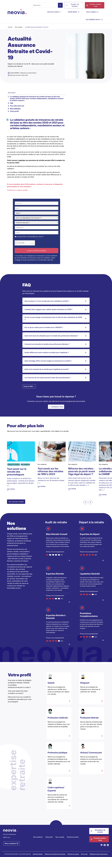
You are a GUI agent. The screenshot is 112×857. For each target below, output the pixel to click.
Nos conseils (18, 27)
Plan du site (84, 854)
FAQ (11, 103)
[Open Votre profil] (78, 12)
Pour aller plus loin (17, 106)
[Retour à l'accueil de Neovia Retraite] (17, 11)
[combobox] (45, 5)
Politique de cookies (73, 854)
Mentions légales (38, 854)
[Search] (60, 5)
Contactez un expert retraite (17, 190)
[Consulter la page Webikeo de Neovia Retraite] (101, 845)
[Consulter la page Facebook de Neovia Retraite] (105, 845)
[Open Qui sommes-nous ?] (102, 19)
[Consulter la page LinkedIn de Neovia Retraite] (108, 845)
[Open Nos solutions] (60, 12)
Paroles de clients (73, 837)
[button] (85, 502)
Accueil (10, 27)
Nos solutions (15, 108)
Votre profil (14, 111)
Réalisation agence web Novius (99, 854)
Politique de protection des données (55, 854)
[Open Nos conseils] (98, 12)
